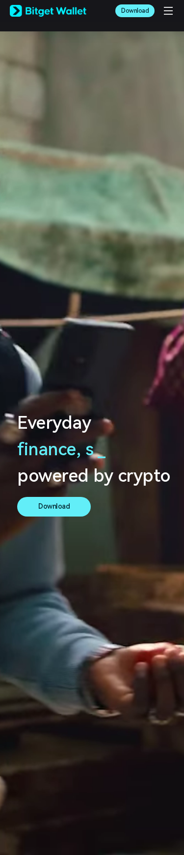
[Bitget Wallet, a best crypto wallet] (48, 11)
